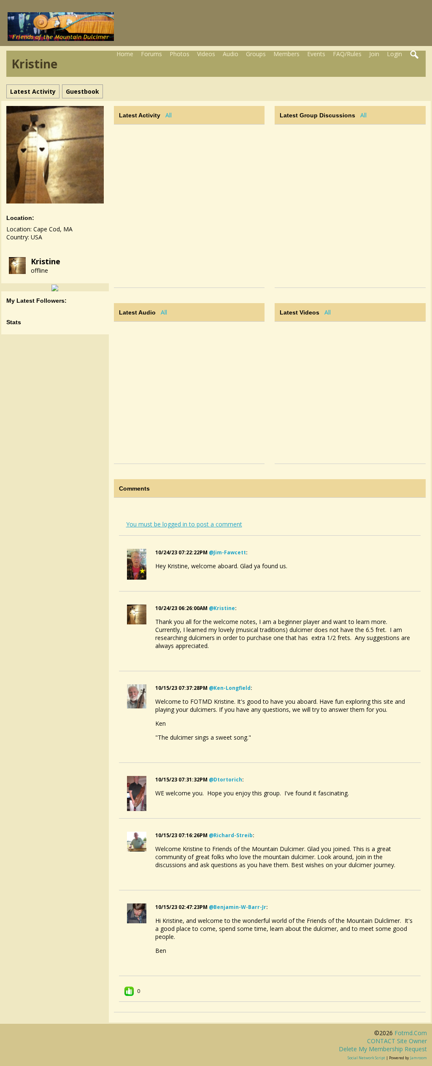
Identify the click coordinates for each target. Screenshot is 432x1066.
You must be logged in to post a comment (184, 524)
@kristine (222, 608)
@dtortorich (225, 779)
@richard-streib (231, 835)
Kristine (45, 261)
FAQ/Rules (347, 54)
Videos (206, 54)
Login (394, 54)
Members (286, 54)
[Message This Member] (54, 287)
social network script (366, 1058)
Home (124, 54)
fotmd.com (410, 1033)
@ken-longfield (230, 688)
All (168, 115)
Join (374, 54)
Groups (256, 54)
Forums (151, 54)
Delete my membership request (383, 1049)
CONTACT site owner (397, 1041)
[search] (415, 55)
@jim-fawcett (227, 552)
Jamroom (418, 1058)
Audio (230, 54)
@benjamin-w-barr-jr (237, 907)
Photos (179, 54)
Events (316, 54)
